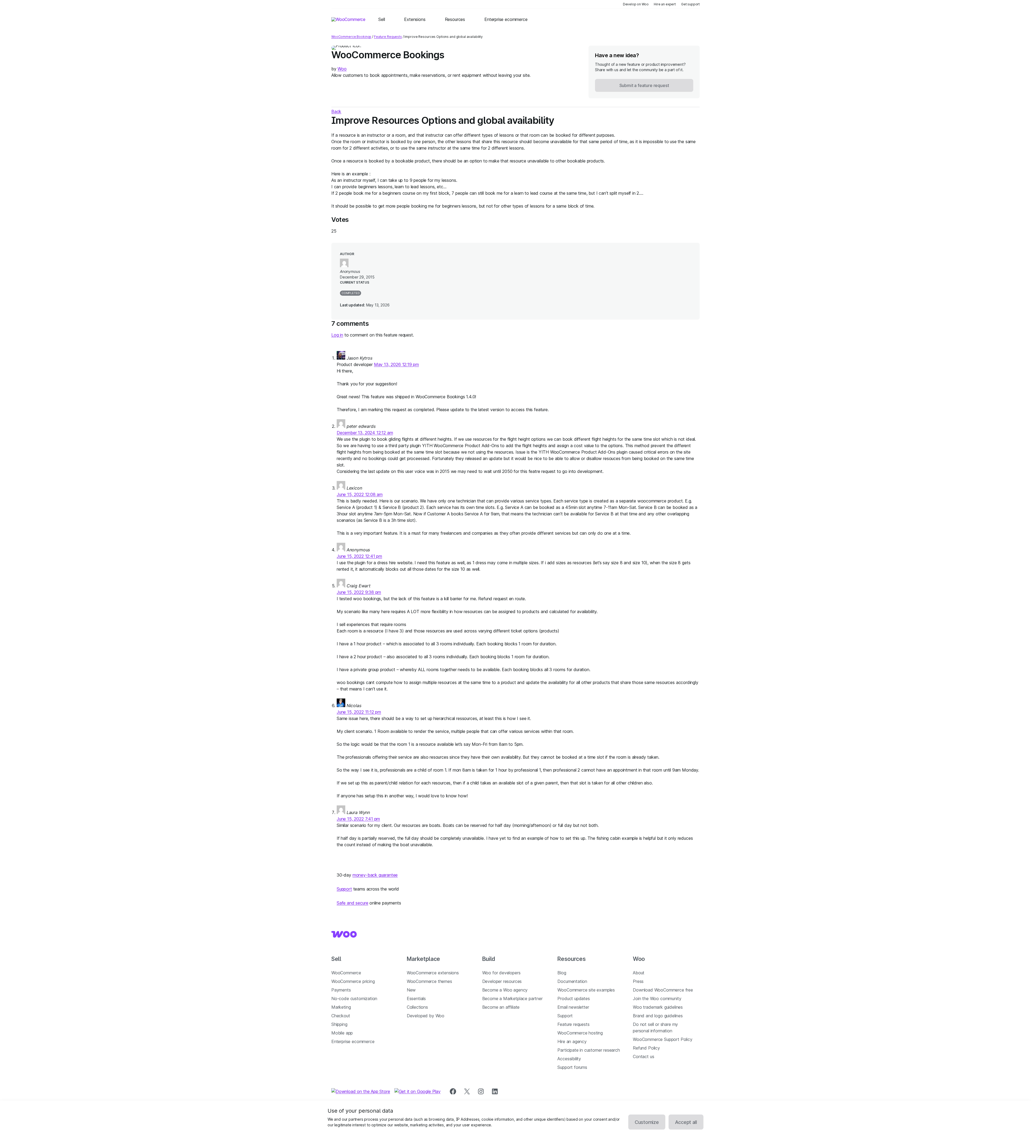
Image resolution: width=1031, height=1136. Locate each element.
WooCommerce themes (429, 981)
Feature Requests (388, 37)
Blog (561, 972)
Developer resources (502, 981)
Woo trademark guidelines (658, 1007)
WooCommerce (346, 972)
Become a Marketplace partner (512, 998)
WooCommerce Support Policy (662, 1039)
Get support (690, 4)
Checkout (340, 1015)
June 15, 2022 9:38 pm (359, 592)
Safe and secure (352, 903)
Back (336, 111)
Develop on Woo (636, 4)
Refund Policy (646, 1048)
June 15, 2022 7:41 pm (358, 819)
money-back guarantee (375, 875)
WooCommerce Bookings (351, 37)
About (638, 972)
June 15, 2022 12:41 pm (359, 556)
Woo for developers (501, 972)
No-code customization (354, 998)
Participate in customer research (588, 1050)
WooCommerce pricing (353, 981)
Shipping (339, 1024)
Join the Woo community (657, 998)
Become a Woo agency (505, 990)
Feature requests (573, 1024)
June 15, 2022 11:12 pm (359, 712)
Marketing (341, 1007)
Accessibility (569, 1058)
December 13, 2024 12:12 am (365, 432)
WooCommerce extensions (433, 972)
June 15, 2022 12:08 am (360, 494)
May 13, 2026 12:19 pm (396, 364)
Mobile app (342, 1033)
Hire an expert (665, 4)
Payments (341, 990)
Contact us (643, 1056)
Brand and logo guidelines (658, 1015)
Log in (337, 335)
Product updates (573, 998)
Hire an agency (572, 1041)
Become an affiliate (501, 1007)
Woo (341, 68)
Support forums (572, 1067)
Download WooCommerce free (663, 990)
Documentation (572, 981)
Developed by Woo (425, 1015)
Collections (417, 1007)
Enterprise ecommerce (352, 1041)
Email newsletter (573, 1007)
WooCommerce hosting (580, 1033)
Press (638, 981)
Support (344, 889)
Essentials (416, 998)
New (411, 990)
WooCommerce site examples (586, 990)
